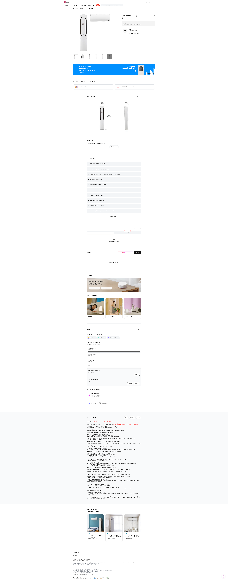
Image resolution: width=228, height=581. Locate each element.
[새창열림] (103, 5)
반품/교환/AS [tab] (132, 417)
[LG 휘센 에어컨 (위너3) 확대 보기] (92, 32)
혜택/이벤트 (81, 5)
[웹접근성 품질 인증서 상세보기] (107, 526)
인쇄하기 (139, 96)
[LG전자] (67, 2)
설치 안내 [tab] (138, 417)
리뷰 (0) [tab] (78, 81)
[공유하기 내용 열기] (154, 15)
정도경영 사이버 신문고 (149, 499)
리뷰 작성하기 (136, 228)
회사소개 (153, 2)
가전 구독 (71, 5)
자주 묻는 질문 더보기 (113, 216)
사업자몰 (162, 2)
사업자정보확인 (93, 516)
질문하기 (126, 252)
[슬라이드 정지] (147, 73)
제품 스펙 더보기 (113, 146)
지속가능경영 (158, 2)
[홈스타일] (97, 5)
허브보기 (108, 288)
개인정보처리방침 (91, 499)
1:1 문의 (86, 506)
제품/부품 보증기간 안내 (114, 337)
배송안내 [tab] (126, 417)
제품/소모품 (66, 5)
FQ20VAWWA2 (91, 8)
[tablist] (114, 232)
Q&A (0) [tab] (83, 81)
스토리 (85, 5)
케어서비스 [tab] (127, 232)
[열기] (101, 342)
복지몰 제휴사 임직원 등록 (133, 499)
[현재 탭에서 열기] (114, 69)
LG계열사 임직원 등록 (124, 499)
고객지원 (75, 5)
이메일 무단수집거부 (84, 499)
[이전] (152, 73)
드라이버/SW (102, 337)
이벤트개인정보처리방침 (98, 499)
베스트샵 (89, 5)
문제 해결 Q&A (92, 337)
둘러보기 (96, 288)
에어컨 (86, 8)
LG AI (93, 5)
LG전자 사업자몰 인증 (142, 499)
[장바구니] (149, 2)
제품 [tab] (100, 232)
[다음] (153, 73)
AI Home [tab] (89, 81)
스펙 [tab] (74, 81)
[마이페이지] (147, 2)
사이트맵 (74, 499)
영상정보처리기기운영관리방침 (108, 499)
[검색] (144, 2)
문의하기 (137, 252)
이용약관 (78, 499)
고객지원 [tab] (94, 81)
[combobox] (114, 365)
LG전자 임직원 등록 (117, 499)
